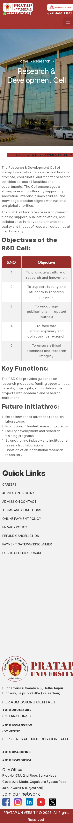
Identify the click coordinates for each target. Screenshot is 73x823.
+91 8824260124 (16, 760)
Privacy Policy (14, 527)
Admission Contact (19, 501)
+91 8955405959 (17, 728)
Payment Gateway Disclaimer (27, 544)
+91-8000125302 (61, 13)
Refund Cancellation (20, 536)
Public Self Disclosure (22, 553)
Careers (9, 484)
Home (23, 61)
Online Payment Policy (21, 519)
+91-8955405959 (17, 13)
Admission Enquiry (18, 493)
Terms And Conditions (21, 510)
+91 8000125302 (17, 713)
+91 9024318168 (16, 752)
